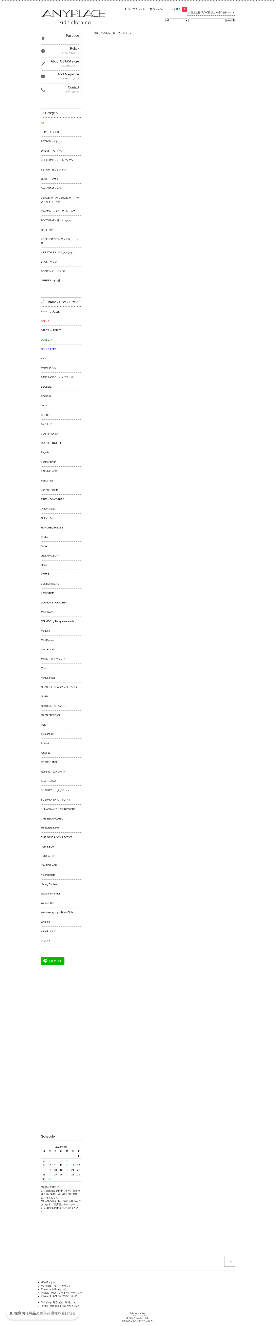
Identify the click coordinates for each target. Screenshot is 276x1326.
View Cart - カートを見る (169, 9)
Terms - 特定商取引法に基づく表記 (60, 1305)
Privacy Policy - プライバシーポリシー (62, 1292)
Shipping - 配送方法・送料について (60, 1302)
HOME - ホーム (49, 1282)
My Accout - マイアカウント (56, 1285)
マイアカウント (136, 9)
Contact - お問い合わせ (53, 1289)
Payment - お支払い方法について (59, 1296)
